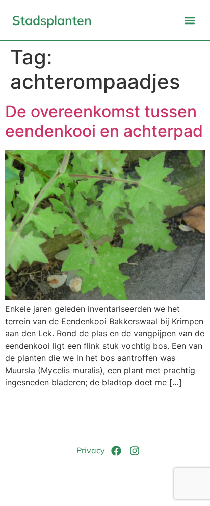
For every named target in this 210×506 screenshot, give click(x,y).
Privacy (90, 450)
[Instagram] (134, 451)
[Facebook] (116, 451)
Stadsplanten (52, 20)
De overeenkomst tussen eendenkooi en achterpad (104, 121)
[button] (189, 20)
